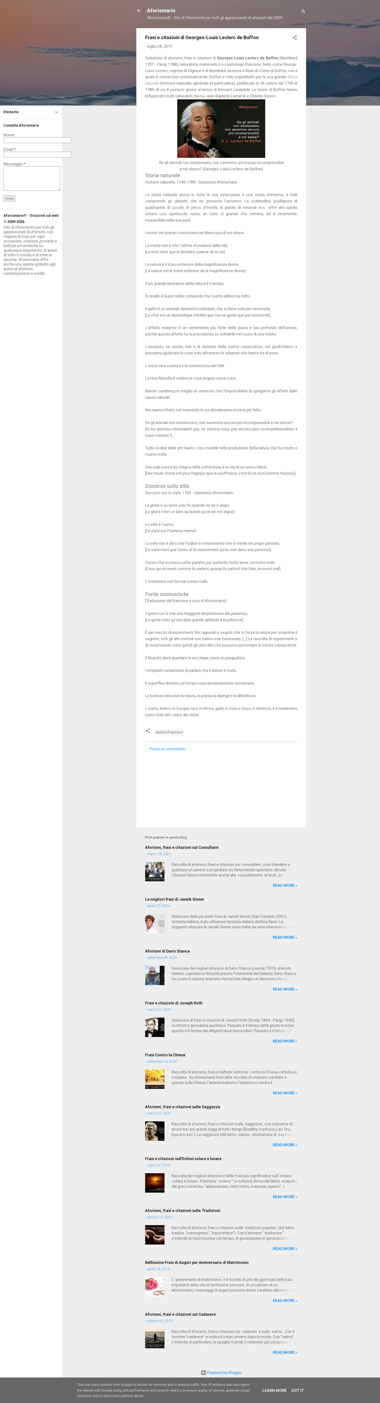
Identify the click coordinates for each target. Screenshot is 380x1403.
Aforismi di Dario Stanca (167, 951)
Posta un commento (167, 749)
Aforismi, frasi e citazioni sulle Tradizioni (182, 1210)
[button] (294, 38)
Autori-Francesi (169, 732)
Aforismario (161, 10)
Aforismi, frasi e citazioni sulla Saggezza (182, 1106)
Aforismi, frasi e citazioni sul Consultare (181, 847)
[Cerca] (303, 12)
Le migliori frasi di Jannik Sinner (174, 899)
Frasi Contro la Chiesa (165, 1055)
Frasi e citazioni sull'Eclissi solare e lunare (183, 1158)
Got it (297, 1390)
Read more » (285, 885)
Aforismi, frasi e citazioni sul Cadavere (180, 1314)
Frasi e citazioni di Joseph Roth (173, 1003)
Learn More (275, 1390)
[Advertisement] (221, 786)
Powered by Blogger (224, 1372)
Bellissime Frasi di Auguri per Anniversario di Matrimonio (197, 1262)
